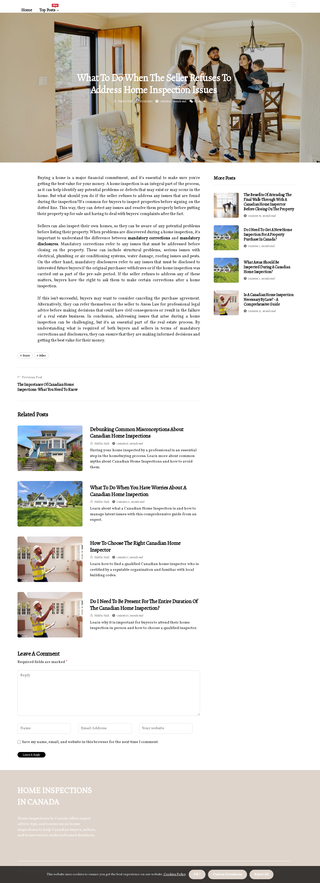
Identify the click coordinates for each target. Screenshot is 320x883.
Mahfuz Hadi (125, 101)
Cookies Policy (174, 874)
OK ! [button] (197, 874)
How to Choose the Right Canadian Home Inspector (135, 546)
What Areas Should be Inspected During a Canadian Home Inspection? (267, 267)
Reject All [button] (261, 874)
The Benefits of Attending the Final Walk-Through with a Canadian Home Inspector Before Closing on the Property (269, 202)
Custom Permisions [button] (227, 874)
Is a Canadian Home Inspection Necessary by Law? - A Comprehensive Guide (268, 299)
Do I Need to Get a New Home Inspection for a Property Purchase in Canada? (268, 234)
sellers (42, 356)
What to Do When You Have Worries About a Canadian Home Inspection (138, 491)
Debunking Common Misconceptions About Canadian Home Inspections (137, 433)
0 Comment (200, 101)
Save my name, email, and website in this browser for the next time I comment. (90, 742)
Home (26, 10)
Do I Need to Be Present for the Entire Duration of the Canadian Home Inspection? (144, 605)
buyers (26, 356)
